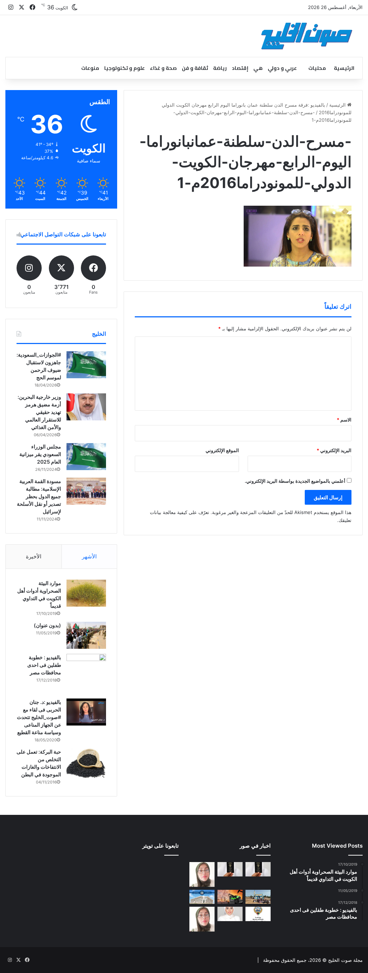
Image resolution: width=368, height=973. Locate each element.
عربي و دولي (282, 68)
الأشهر (89, 556)
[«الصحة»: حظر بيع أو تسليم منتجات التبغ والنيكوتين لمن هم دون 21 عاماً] (258, 914)
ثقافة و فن (195, 68)
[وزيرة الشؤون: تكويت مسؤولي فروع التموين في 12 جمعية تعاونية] (230, 914)
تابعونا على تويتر (160, 845)
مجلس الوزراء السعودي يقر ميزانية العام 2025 (40, 454)
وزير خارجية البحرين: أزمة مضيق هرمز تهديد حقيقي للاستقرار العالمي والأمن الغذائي (39, 412)
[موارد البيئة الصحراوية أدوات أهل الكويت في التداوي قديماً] (86, 593)
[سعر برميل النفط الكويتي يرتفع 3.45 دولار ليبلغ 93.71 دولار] (230, 897)
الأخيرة (33, 556)
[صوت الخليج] (307, 36)
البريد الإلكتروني (334, 450)
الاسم (344, 420)
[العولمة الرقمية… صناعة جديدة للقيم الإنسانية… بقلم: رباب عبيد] (202, 874)
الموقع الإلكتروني (222, 450)
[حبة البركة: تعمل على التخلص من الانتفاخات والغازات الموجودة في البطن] (86, 763)
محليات (317, 68)
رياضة (220, 68)
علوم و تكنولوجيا (124, 68)
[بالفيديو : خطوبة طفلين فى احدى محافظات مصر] (86, 673)
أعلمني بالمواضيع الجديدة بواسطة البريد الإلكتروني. (295, 481)
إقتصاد (240, 68)
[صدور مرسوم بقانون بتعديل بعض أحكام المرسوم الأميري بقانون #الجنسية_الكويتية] (230, 869)
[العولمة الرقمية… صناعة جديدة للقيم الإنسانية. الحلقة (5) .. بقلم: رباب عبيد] (202, 919)
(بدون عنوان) (47, 625)
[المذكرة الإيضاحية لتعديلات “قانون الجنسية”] (258, 869)
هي (258, 68)
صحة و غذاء (163, 68)
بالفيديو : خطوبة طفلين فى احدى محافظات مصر (44, 664)
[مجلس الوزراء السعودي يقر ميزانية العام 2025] (86, 456)
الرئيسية (344, 68)
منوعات (90, 68)
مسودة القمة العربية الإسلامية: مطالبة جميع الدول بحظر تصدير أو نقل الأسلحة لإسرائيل (39, 496)
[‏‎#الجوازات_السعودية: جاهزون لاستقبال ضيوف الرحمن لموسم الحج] (86, 364)
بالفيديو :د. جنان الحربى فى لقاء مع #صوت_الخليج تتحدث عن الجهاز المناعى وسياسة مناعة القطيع (39, 717)
